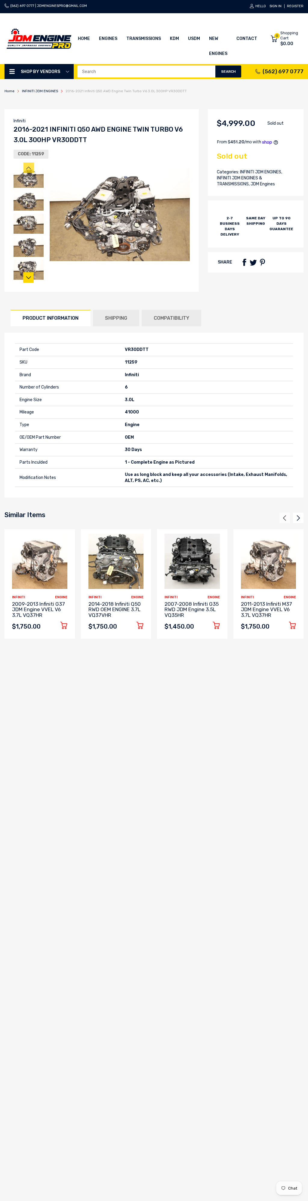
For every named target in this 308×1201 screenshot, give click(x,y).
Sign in (276, 6)
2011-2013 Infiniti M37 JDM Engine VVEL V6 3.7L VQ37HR (266, 609)
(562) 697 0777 (283, 71)
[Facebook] (244, 262)
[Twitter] (253, 262)
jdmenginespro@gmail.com (62, 6)
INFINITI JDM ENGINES (260, 172)
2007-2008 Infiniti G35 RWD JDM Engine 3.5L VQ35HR (192, 609)
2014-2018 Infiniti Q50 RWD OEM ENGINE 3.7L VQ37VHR (114, 609)
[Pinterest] (262, 262)
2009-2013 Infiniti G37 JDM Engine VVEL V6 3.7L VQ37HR (38, 609)
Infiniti (20, 120)
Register (295, 6)
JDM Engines (262, 184)
